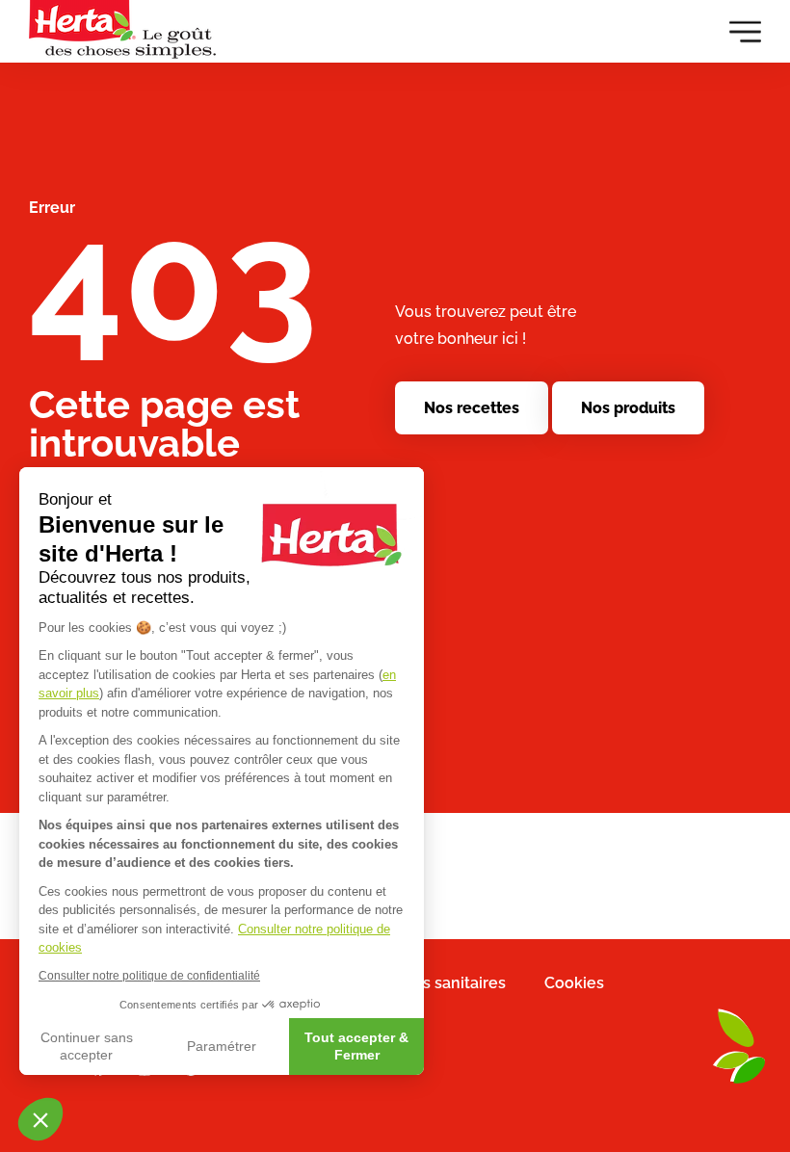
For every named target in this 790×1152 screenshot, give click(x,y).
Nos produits (628, 408)
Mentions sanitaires (433, 983)
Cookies (574, 983)
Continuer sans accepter (86, 1046)
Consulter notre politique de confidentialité (149, 975)
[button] (40, 1119)
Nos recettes (471, 408)
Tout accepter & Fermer (356, 1046)
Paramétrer (221, 1046)
